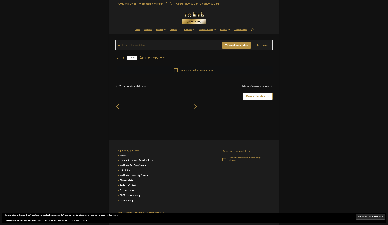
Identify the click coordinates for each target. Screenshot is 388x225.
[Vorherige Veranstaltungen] (117, 58)
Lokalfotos (125, 170)
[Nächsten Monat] (196, 106)
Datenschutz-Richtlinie (78, 220)
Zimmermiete (126, 180)
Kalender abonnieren (256, 96)
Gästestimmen (240, 29)
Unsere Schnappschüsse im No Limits (138, 160)
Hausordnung (126, 200)
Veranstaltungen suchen (236, 45)
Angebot (159, 29)
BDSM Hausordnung (130, 195)
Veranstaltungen (206, 29)
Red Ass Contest (128, 185)
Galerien (188, 29)
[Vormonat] (117, 106)
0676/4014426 (128, 3)
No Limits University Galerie (134, 175)
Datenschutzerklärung (155, 212)
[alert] (195, 70)
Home (137, 29)
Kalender (148, 29)
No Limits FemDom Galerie (133, 165)
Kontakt (223, 29)
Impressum (139, 212)
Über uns (173, 29)
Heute (132, 58)
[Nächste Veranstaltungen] (123, 58)
